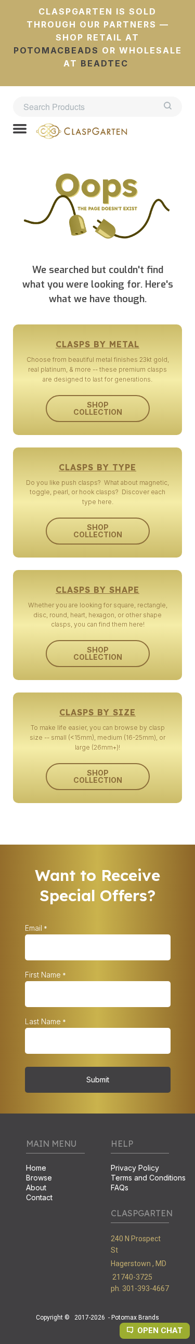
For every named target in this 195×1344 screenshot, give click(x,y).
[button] (20, 130)
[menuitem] (55, 1169)
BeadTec (104, 63)
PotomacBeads (56, 50)
